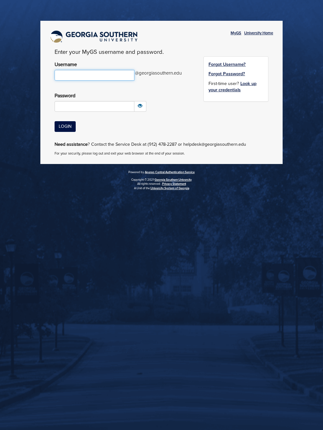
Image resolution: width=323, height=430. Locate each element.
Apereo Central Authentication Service (170, 172)
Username (66, 64)
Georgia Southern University (173, 180)
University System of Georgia (169, 188)
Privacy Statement (174, 184)
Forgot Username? (227, 64)
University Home (258, 33)
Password (65, 96)
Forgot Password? (226, 73)
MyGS (236, 33)
